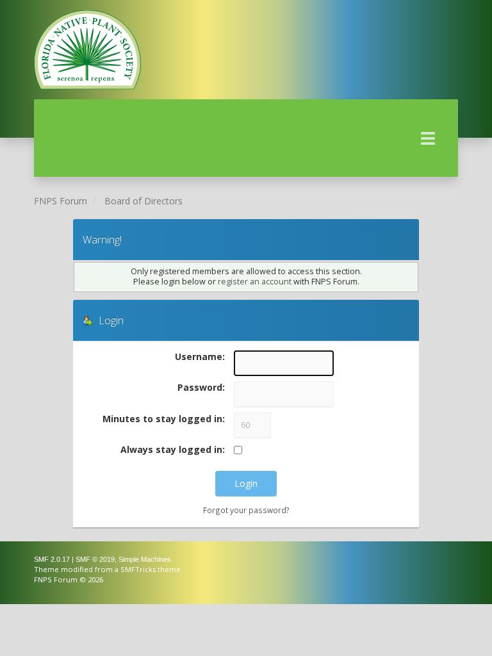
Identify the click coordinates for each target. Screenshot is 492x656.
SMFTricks (138, 569)
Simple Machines (145, 559)
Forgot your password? (246, 510)
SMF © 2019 (95, 559)
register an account (254, 281)
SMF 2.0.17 (52, 559)
